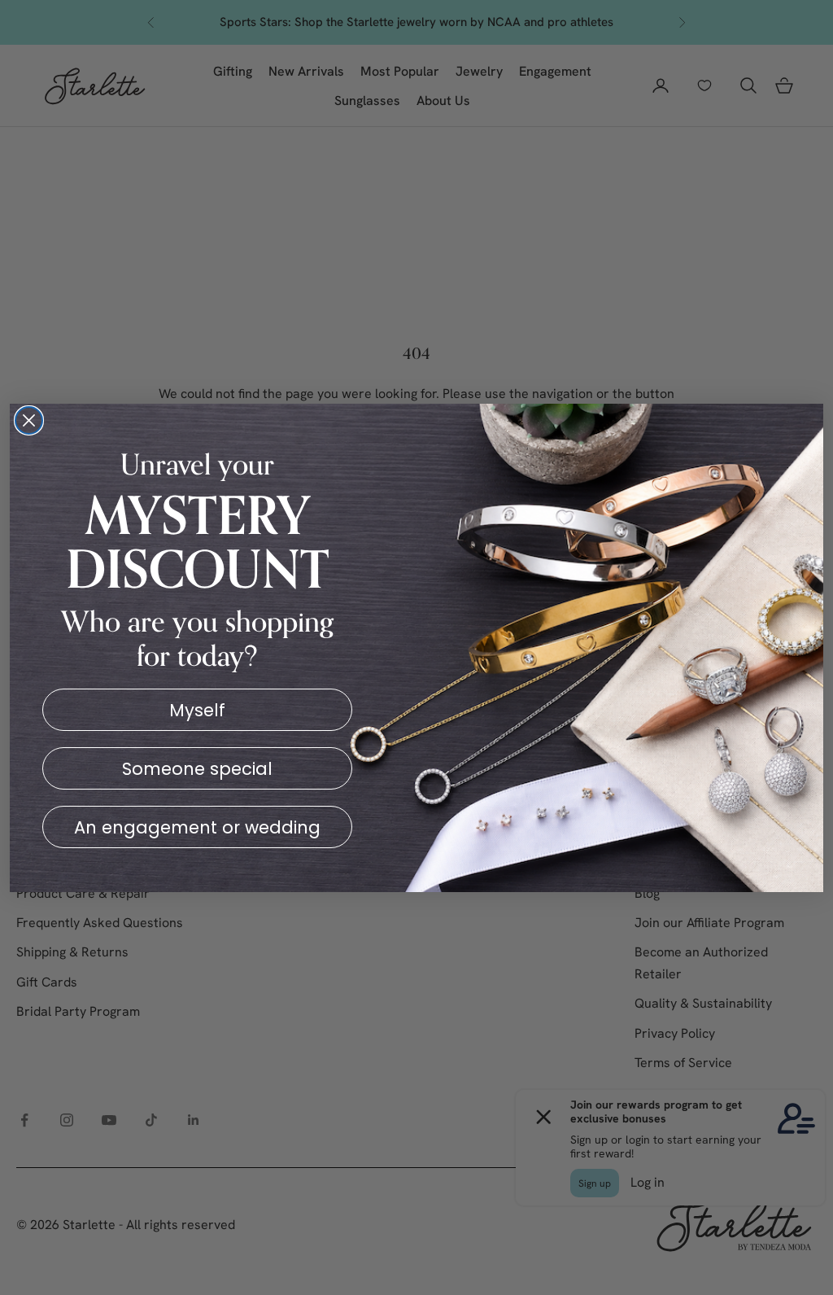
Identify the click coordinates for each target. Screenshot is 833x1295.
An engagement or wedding (197, 827)
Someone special (197, 769)
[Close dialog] (28, 420)
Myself (197, 710)
